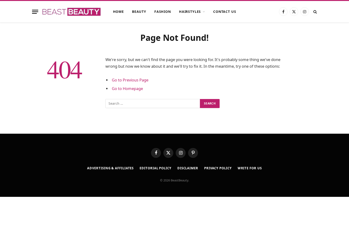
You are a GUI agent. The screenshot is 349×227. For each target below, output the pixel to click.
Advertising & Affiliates (110, 168)
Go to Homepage (127, 88)
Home (118, 11)
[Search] (314, 11)
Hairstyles (190, 11)
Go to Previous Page (130, 80)
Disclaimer (187, 168)
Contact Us (224, 11)
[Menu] (35, 11)
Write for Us (250, 168)
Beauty (139, 11)
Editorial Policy (155, 168)
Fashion (162, 11)
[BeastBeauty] (71, 12)
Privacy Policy (218, 168)
